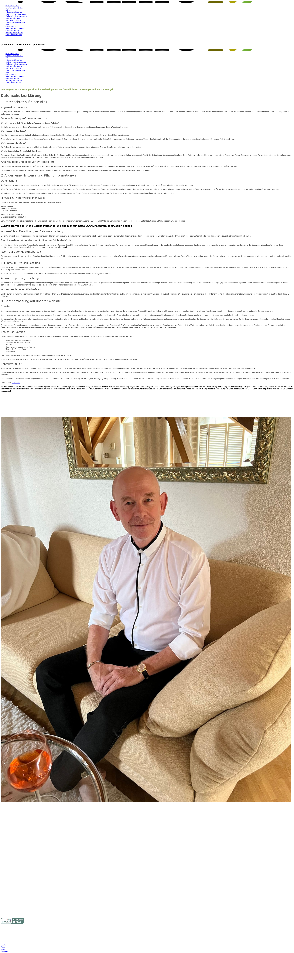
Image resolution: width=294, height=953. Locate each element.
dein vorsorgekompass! (14, 12)
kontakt (8, 24)
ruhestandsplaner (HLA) (14, 8)
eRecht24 (16, 383)
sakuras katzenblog (12, 31)
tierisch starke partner (13, 20)
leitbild (8, 10)
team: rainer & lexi (12, 6)
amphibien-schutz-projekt (15, 28)
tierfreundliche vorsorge (14, 18)
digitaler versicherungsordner (16, 14)
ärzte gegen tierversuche (14, 33)
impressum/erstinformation (15, 22)
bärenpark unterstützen (14, 35)
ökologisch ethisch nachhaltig (16, 16)
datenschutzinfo (11, 26)
